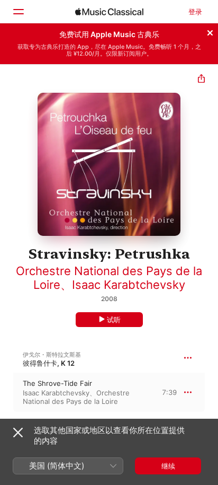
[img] (109, 11)
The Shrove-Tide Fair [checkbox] (57, 383)
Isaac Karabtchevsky (128, 285)
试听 (114, 319)
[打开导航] (18, 11)
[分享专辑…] (201, 80)
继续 (168, 466)
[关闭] (210, 31)
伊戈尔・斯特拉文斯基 (52, 354)
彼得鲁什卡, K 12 (49, 363)
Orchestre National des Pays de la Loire (76, 397)
